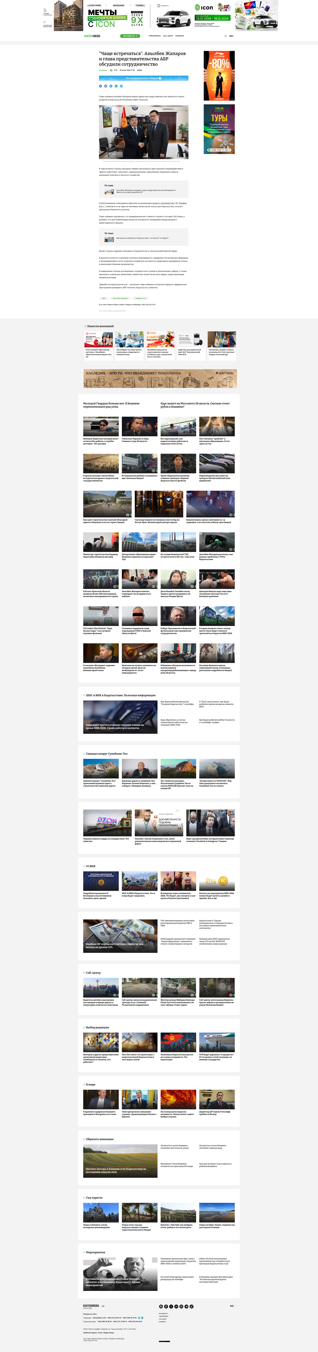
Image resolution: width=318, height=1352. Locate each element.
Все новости (128, 36)
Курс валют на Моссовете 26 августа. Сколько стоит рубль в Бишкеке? (195, 405)
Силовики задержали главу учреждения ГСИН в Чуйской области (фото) (136, 631)
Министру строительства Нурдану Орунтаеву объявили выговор (100, 555)
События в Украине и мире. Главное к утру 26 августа (135, 440)
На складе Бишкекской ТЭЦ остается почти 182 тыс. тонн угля (177, 555)
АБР (103, 298)
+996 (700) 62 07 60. (148, 305)
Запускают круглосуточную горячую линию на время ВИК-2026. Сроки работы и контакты (115, 726)
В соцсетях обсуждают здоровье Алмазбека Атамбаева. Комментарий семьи (99, 668)
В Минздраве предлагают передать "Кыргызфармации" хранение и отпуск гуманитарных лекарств (178, 941)
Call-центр (168, 36)
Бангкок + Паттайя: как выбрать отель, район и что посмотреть (177, 1226)
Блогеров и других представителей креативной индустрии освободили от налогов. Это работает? (101, 1058)
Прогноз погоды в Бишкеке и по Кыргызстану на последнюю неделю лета (116, 1170)
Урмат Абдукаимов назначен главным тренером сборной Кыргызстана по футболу (175, 478)
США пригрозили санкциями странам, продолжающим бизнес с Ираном (139, 1114)
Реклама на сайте (90, 1314)
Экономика (103, 70)
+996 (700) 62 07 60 (129, 1318)
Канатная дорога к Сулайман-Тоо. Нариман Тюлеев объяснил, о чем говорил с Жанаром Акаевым (138, 783)
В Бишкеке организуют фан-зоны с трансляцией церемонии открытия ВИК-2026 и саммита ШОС (178, 1261)
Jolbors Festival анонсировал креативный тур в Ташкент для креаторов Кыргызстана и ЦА (214, 1261)
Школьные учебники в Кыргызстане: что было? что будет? (142, 238)
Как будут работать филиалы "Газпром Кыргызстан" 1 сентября (177, 702)
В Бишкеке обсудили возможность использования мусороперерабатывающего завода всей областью (178, 669)
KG (232, 1306)
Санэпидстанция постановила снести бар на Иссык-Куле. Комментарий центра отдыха (157, 521)
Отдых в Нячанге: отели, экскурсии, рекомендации (96, 1226)
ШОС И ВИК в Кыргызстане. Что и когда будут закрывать (138, 894)
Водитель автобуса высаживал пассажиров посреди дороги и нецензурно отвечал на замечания (100, 1002)
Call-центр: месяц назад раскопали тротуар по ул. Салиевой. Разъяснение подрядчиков (139, 1002)
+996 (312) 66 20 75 (114, 1318)
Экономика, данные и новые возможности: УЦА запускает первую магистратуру (222, 352)
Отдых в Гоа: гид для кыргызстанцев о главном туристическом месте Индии (136, 1227)
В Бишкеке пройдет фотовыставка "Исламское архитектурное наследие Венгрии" (216, 1279)
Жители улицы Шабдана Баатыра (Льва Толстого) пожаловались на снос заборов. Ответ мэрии (178, 1002)
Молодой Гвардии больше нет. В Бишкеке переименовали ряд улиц (111, 405)
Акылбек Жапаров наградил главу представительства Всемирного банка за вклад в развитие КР (146, 191)
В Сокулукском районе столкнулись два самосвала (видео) (139, 477)
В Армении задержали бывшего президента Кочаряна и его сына (99, 1113)
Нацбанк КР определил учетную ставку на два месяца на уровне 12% (114, 946)
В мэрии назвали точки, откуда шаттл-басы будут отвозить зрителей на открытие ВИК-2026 (215, 631)
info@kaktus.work (99, 1318)
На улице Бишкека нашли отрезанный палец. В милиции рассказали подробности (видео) (215, 668)
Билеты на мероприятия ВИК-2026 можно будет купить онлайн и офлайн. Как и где (216, 895)
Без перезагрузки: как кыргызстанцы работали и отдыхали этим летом (174, 441)
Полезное (179, 36)
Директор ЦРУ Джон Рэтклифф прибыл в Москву (214, 1113)
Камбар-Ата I (140, 298)
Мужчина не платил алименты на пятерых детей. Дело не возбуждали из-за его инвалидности (139, 669)
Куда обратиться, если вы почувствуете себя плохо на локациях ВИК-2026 (174, 722)
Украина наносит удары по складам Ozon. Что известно (106, 840)
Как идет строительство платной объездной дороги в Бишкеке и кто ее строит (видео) (105, 521)
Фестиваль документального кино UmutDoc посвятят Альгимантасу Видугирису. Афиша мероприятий (113, 1282)
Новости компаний (100, 326)
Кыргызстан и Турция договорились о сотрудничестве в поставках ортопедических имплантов (216, 924)
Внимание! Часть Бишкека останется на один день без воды (177, 1165)
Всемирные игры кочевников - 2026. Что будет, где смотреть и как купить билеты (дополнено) (178, 895)
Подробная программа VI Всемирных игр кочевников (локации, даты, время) (97, 895)
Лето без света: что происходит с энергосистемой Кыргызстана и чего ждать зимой (138, 1057)
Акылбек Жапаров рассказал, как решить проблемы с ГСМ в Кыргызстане (216, 556)
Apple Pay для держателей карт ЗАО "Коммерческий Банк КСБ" (189, 352)
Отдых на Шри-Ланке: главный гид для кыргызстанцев (217, 1226)
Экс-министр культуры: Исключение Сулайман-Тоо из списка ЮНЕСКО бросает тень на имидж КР (177, 785)
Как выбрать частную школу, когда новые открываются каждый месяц (129, 352)
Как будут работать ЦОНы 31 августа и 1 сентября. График (217, 721)
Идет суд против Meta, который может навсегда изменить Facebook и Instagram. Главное (210, 840)
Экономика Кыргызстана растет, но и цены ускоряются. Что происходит (177, 1057)
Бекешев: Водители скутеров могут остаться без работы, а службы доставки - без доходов (100, 441)
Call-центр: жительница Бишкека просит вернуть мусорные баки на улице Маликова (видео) (216, 1002)
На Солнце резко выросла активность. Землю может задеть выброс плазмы (177, 1114)
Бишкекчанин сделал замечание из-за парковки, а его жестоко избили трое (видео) (208, 521)
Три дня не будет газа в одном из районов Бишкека (215, 1165)
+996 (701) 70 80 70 (120, 1321)
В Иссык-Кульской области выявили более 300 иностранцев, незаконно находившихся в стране (100, 594)
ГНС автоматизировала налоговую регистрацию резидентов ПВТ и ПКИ (178, 923)
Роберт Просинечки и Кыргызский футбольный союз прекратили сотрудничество (178, 631)
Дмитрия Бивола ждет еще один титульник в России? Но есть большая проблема (215, 594)
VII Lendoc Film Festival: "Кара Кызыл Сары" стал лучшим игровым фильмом (97, 631)
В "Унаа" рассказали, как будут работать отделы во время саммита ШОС (216, 704)
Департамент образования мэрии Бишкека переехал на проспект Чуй (139, 556)
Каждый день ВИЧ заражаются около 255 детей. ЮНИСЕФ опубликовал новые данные (214, 941)
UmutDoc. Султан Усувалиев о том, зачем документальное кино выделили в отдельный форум (158, 841)
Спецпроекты (155, 36)
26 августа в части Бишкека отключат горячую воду (212, 1146)
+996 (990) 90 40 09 (105, 1321)
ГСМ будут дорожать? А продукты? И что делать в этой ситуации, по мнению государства (216, 1057)
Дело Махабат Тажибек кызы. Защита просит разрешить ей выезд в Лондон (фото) (175, 594)
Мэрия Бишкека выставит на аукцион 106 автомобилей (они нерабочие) (214, 478)
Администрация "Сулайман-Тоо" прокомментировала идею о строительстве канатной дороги (99, 783)
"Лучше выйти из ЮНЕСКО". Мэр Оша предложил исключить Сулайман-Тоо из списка (215, 783)
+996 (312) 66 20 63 (135, 1321)
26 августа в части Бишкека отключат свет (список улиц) (175, 1146)
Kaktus (139, 70)
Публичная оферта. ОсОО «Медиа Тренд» (98, 1333)
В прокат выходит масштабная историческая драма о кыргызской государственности (100, 478)
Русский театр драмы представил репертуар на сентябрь (177, 1278)
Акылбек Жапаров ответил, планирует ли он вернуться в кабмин (136, 594)
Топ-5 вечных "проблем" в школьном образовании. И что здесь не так (214, 441)
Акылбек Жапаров (120, 298)
